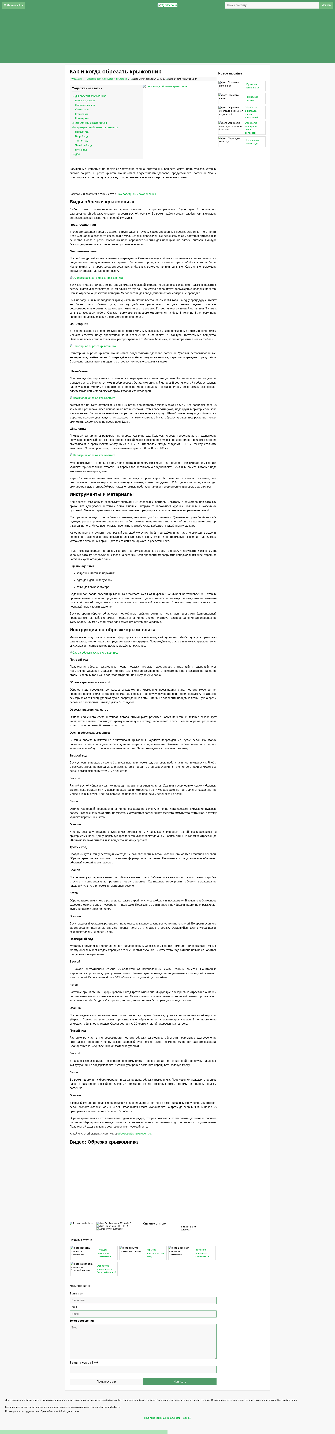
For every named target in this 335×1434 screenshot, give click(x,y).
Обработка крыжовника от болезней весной (106, 1269)
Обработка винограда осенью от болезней (251, 128)
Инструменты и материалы (89, 122)
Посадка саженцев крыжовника (104, 1253)
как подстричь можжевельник (137, 194)
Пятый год (81, 149)
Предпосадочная (85, 100)
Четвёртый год (83, 145)
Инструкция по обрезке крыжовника (95, 127)
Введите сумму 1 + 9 (84, 1362)
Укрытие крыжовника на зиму (155, 1253)
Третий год (81, 140)
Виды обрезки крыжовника (89, 96)
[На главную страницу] (167, 5)
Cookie (187, 1418)
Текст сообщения (82, 1320)
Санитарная (82, 109)
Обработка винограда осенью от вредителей (251, 112)
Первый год (81, 131)
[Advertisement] (167, 36)
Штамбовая (81, 114)
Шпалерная (82, 118)
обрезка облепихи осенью (134, 1133)
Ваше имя (76, 1293)
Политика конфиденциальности (162, 1418)
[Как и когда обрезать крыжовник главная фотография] (180, 86)
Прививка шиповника (252, 86)
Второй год (81, 136)
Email (73, 1307)
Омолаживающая (85, 105)
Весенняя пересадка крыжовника (202, 1253)
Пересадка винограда (252, 142)
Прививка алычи (252, 99)
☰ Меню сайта (13, 5)
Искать (326, 5)
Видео (76, 154)
